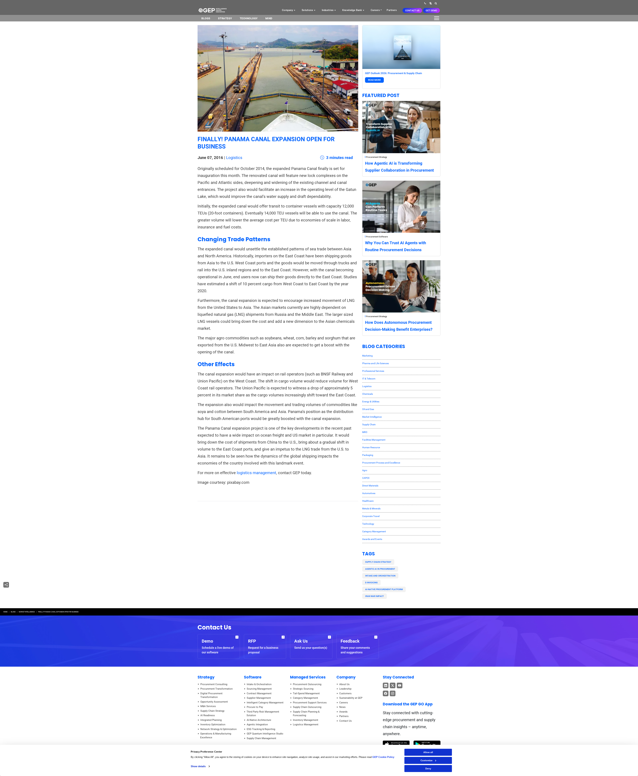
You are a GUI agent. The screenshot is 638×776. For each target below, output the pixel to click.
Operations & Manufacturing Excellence (215, 735)
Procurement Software (377, 236)
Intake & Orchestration (259, 684)
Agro (364, 470)
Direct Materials (370, 485)
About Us (344, 684)
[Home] (212, 10)
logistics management (256, 472)
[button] (430, 3)
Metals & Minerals (371, 508)
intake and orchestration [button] (380, 575)
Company (288, 10)
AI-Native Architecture (259, 720)
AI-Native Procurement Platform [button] (384, 589)
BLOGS (205, 18)
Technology (249, 18)
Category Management (374, 531)
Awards (343, 711)
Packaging (367, 455)
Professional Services (373, 371)
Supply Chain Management (261, 738)
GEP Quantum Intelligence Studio (265, 733)
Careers (375, 10)
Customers (345, 693)
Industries (328, 10)
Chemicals (367, 394)
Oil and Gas (368, 409)
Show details (198, 766)
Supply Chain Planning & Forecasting (306, 713)
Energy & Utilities (370, 401)
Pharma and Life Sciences (375, 363)
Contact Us (412, 10)
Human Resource (371, 447)
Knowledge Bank (352, 10)
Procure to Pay (255, 707)
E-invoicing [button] (371, 582)
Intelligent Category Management (265, 702)
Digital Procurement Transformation (211, 695)
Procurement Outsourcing (307, 684)
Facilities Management (373, 439)
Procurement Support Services (310, 702)
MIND (268, 18)
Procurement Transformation (216, 688)
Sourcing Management (259, 688)
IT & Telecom (368, 378)
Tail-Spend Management (306, 693)
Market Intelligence (372, 416)
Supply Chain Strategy (212, 710)
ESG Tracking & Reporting (261, 729)
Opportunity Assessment (214, 701)
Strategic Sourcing (303, 688)
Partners (392, 10)
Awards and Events (372, 539)
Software (253, 677)
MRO (364, 432)
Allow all (428, 752)
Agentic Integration (257, 724)
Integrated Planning (211, 720)
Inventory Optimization (212, 724)
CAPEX (366, 478)
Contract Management (259, 693)
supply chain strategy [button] (378, 562)
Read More (374, 80)
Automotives (368, 493)
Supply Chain (369, 424)
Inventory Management (305, 720)
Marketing (367, 355)
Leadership (345, 688)
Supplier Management (259, 697)
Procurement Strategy (376, 157)
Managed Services (308, 677)
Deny (428, 768)
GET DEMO (431, 10)
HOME (5, 612)
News (342, 707)
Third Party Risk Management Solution (263, 713)
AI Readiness (207, 715)
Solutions (308, 10)
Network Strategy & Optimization (218, 729)
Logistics (234, 157)
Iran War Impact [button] (374, 596)
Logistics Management (305, 724)
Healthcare (367, 501)
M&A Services (208, 706)
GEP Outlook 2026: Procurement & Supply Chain (393, 73)
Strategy (225, 18)
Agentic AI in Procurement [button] (380, 569)
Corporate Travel (370, 516)
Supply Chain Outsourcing (307, 707)
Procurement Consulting (213, 684)
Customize (426, 760)
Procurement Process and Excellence (381, 462)
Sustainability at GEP (350, 697)
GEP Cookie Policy (383, 757)
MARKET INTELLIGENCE (27, 612)
